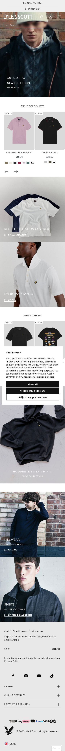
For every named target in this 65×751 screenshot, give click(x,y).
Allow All (32, 384)
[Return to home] (9, 731)
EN (54, 748)
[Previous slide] (6, 171)
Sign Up (56, 648)
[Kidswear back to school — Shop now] (32, 524)
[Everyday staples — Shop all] (32, 274)
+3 (62, 162)
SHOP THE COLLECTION (18, 615)
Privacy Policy (11, 661)
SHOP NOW (11, 550)
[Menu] (59, 17)
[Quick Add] (64, 149)
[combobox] (56, 748)
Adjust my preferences (32, 397)
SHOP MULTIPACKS (15, 235)
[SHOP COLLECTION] (32, 434)
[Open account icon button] (50, 17)
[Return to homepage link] (18, 17)
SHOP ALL (10, 300)
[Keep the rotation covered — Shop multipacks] (32, 209)
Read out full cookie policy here (39, 376)
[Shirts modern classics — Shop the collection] (32, 589)
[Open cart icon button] (42, 17)
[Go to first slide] (16, 171)
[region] (32, 375)
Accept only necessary (33, 390)
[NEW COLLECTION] (32, 48)
